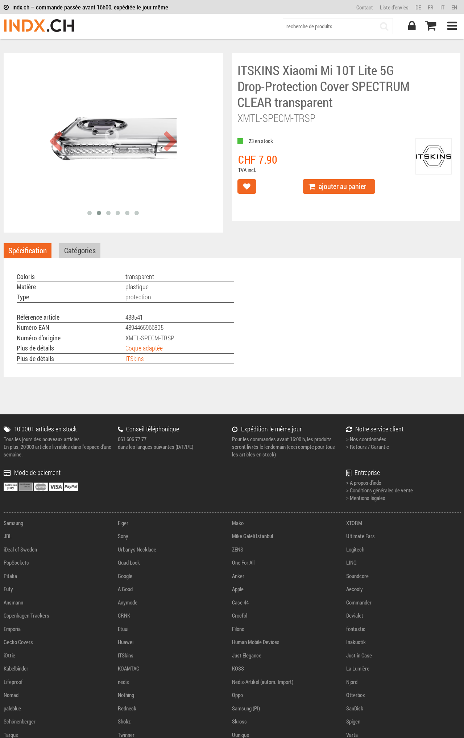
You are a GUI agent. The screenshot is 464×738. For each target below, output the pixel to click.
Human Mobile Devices (255, 641)
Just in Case (359, 655)
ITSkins (134, 358)
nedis (123, 681)
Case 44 (240, 602)
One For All (243, 562)
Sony (123, 536)
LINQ (351, 562)
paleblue (12, 708)
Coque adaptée (144, 348)
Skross (239, 721)
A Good (125, 589)
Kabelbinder (16, 668)
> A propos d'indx (363, 482)
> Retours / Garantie (367, 446)
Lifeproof (13, 681)
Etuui (123, 628)
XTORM (354, 522)
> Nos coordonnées (366, 439)
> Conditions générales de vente (379, 490)
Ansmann (13, 602)
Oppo (237, 694)
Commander (359, 602)
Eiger (123, 522)
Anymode (127, 602)
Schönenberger (20, 721)
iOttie (9, 655)
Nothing (126, 694)
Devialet (354, 615)
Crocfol (239, 615)
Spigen (353, 721)
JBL (8, 536)
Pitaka (10, 575)
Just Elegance (246, 655)
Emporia (12, 628)
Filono (238, 628)
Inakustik (356, 641)
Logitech (355, 549)
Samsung (13, 522)
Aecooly (354, 589)
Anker (238, 575)
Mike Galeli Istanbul (252, 536)
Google (125, 575)
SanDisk (354, 708)
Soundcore (357, 575)
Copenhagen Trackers (26, 615)
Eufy (8, 589)
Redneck (127, 708)
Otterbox (355, 694)
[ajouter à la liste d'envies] (246, 186)
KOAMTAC (128, 668)
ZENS (237, 549)
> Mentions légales (365, 497)
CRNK (124, 615)
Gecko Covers (18, 641)
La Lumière (357, 668)
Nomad (11, 694)
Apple (238, 589)
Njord (351, 681)
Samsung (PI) (246, 708)
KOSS (238, 668)
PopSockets (16, 562)
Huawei (125, 641)
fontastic (355, 628)
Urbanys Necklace (137, 549)
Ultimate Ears (360, 536)
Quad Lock (129, 562)
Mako (238, 522)
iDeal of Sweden (20, 549)
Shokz (124, 721)
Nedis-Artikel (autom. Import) (262, 681)
